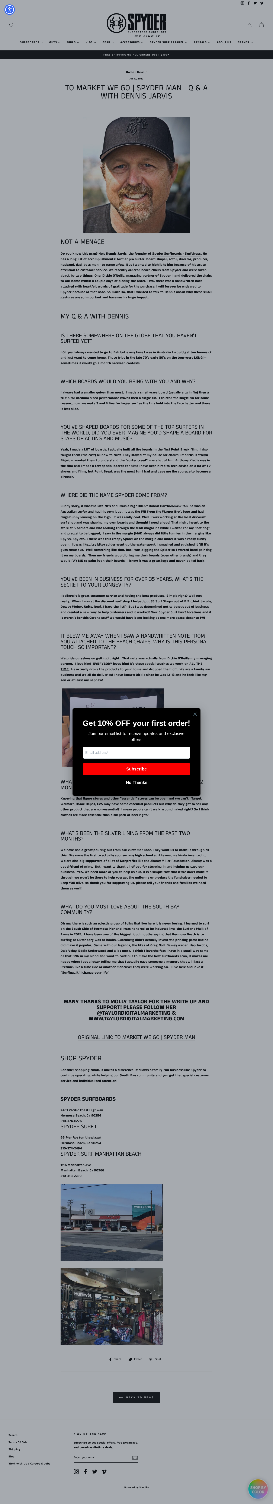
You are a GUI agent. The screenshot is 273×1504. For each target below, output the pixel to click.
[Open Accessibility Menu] (9, 9)
